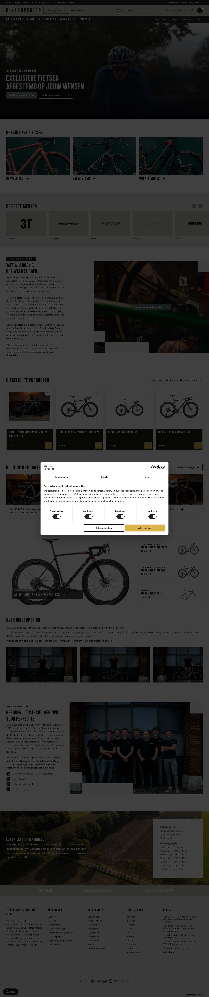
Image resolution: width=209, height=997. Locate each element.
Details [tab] (104, 477)
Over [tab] (147, 477)
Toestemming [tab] (62, 477)
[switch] (88, 516)
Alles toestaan (145, 528)
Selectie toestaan (104, 528)
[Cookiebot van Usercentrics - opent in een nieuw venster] (152, 467)
